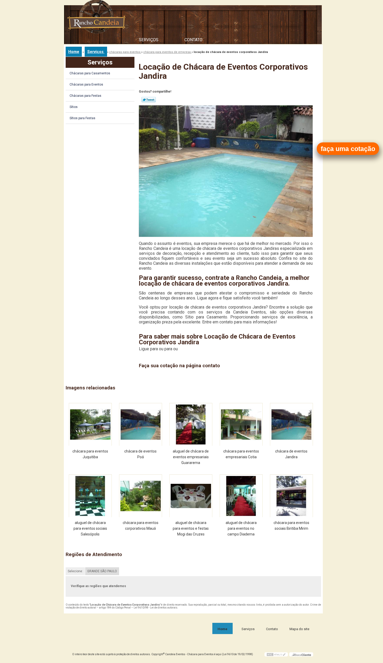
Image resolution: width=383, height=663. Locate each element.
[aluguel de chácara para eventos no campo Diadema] (241, 495)
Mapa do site (299, 629)
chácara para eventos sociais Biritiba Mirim (291, 526)
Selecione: (75, 571)
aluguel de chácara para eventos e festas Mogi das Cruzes (191, 528)
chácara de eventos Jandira (291, 454)
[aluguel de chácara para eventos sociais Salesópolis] (90, 495)
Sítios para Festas (82, 118)
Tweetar (148, 99)
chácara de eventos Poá (140, 454)
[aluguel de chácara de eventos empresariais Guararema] (190, 424)
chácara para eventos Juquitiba (90, 454)
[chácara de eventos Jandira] (291, 424)
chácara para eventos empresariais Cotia (241, 454)
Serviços (148, 39)
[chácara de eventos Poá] (140, 424)
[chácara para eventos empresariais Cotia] (241, 424)
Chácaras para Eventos (86, 84)
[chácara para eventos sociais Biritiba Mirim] (291, 495)
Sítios (74, 107)
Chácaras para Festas (85, 96)
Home (222, 629)
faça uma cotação (348, 148)
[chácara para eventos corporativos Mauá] (140, 495)
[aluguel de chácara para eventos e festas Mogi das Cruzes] (190, 495)
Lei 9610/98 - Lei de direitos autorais (155, 607)
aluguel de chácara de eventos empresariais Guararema (191, 457)
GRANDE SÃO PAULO (102, 571)
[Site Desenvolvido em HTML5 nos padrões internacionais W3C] (276, 654)
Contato (193, 39)
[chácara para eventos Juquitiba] (90, 424)
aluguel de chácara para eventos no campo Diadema (241, 528)
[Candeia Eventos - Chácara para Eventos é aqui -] (97, 25)
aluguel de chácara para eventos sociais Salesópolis (90, 528)
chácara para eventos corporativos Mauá (140, 526)
